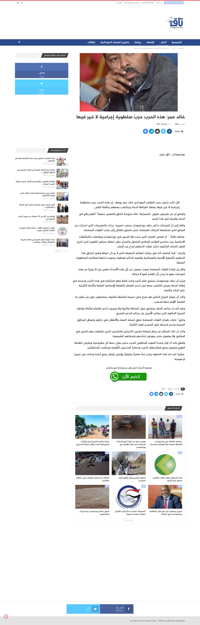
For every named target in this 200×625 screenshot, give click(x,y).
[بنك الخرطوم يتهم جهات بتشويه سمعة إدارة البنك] (165, 463)
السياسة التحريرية (147, 2)
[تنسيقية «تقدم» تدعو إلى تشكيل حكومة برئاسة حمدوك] (129, 497)
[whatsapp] (128, 373)
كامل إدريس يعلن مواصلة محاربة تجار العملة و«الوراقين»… (37, 206)
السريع (170, 389)
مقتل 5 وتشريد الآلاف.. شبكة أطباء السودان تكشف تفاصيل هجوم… (37, 229)
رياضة (137, 42)
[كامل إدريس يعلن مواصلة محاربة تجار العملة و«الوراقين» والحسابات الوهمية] (62, 208)
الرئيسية (176, 42)
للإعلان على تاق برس (131, 2)
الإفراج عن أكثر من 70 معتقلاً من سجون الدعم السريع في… (36, 218)
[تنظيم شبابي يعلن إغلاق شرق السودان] (129, 463)
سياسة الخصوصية (150, 620)
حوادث (179, 416)
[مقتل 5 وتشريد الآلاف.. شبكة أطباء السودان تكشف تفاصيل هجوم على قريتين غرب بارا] (62, 231)
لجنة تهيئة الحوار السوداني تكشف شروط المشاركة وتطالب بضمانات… (38, 241)
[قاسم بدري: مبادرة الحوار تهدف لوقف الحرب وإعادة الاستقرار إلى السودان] (62, 196)
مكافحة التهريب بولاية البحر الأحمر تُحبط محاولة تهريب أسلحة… (35, 183)
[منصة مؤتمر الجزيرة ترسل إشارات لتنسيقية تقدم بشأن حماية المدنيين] (92, 427)
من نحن (159, 2)
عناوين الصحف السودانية (114, 42)
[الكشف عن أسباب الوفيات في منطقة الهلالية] (92, 463)
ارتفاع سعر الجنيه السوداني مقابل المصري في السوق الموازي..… (36, 171)
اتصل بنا (119, 2)
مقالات (91, 42)
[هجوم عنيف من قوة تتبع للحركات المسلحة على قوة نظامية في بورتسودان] (129, 427)
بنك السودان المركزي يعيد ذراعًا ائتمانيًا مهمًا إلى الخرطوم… (35, 159)
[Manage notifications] (6, 616)
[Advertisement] (76, 21)
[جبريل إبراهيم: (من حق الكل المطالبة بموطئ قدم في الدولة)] (165, 497)
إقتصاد (150, 42)
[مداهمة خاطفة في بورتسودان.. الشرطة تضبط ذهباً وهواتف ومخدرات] (165, 427)
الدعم (177, 389)
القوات (163, 389)
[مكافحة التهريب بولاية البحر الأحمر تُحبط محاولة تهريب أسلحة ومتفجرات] (62, 184)
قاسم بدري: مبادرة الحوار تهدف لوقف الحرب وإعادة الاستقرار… (37, 194)
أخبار (163, 42)
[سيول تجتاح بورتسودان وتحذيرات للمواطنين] (92, 497)
